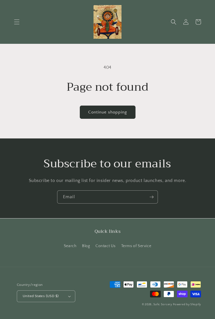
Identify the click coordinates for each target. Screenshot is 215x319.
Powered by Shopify (187, 304)
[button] (17, 22)
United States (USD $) (41, 296)
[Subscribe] (151, 197)
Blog (86, 246)
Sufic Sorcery (162, 304)
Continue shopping (107, 112)
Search (70, 246)
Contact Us (105, 246)
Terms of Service (136, 246)
